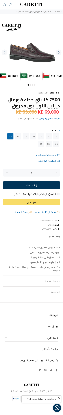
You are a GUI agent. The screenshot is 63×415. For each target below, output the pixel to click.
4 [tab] (34, 85)
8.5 (48, 144)
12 (18, 136)
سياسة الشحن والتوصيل (49, 118)
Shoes (51, 225)
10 (33, 136)
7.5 (56, 144)
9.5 (41, 144)
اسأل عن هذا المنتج (47, 161)
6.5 (10, 136)
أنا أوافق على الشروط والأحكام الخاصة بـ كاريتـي (35, 194)
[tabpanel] (31, 50)
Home (59, 11)
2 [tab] (30, 85)
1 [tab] (28, 85)
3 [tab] (32, 85)
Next (58, 52)
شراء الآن (31, 203)
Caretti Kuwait (47, 221)
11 (25, 136)
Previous (4, 52)
